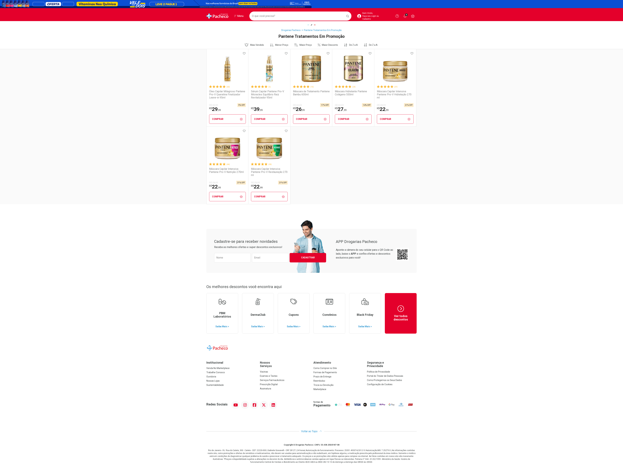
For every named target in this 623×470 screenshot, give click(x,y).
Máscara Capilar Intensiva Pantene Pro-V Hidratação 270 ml (394, 94)
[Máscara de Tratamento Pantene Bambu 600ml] (311, 68)
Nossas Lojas (213, 381)
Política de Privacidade (378, 371)
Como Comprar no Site (325, 368)
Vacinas (264, 371)
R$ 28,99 (381, 105)
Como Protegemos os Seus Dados (384, 380)
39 (257, 109)
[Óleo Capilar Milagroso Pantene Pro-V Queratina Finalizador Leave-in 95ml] (227, 68)
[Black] (311, 4)
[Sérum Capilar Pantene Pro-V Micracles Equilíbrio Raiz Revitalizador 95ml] (269, 68)
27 (341, 109)
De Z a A (353, 45)
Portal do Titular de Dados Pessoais (385, 376)
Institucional (214, 362)
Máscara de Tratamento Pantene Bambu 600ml (311, 93)
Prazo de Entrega (322, 376)
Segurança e (375, 364)
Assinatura (265, 388)
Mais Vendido (257, 45)
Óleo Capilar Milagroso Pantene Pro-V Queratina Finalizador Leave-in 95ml (227, 94)
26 (299, 109)
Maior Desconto (330, 45)
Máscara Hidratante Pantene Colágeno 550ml (351, 93)
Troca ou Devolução (323, 385)
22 (383, 109)
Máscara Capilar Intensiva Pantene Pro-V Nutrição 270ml (226, 170)
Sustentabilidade (215, 385)
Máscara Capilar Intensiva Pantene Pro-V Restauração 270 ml (269, 172)
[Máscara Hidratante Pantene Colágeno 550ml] (353, 68)
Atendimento (322, 362)
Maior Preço (305, 45)
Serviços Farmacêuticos (272, 380)
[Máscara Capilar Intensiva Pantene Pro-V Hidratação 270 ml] (395, 68)
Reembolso (319, 381)
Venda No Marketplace (218, 368)
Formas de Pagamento (325, 372)
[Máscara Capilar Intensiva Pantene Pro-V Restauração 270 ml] (269, 146)
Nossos (266, 364)
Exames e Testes (268, 376)
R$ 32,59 (297, 105)
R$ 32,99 (213, 105)
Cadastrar (308, 257)
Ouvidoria (211, 376)
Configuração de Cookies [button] (379, 384)
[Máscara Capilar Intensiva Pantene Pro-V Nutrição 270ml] (227, 146)
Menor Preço (281, 45)
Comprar (217, 119)
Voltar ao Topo (309, 431)
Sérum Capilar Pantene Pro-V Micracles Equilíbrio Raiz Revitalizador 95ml (267, 94)
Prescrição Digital (269, 384)
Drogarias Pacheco (291, 30)
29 (215, 109)
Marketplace (319, 389)
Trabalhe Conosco (215, 372)
